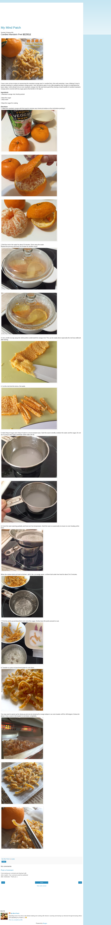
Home (41, 882)
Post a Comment (7, 870)
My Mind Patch (11, 27)
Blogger (45, 923)
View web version (41, 886)
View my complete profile (16, 920)
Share (3, 861)
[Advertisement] (42, 13)
